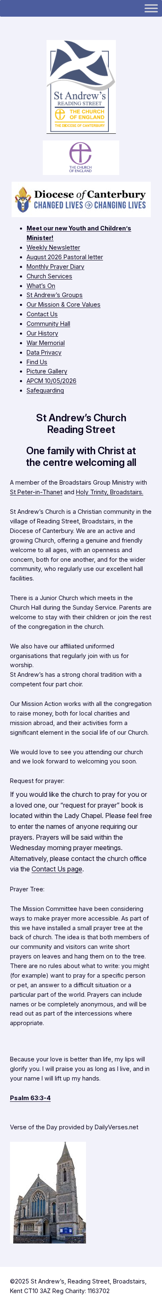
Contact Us (42, 314)
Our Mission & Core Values (64, 304)
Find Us (37, 361)
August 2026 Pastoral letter (65, 256)
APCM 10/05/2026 (51, 380)
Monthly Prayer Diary (55, 266)
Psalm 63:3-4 (30, 1097)
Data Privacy (44, 352)
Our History (42, 333)
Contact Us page (57, 869)
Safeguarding (45, 390)
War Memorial (46, 342)
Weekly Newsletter (53, 247)
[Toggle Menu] (151, 8)
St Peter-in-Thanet (36, 491)
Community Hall (48, 323)
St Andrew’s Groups (55, 294)
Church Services (49, 276)
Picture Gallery (47, 371)
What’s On (41, 285)
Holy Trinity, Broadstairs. (109, 491)
